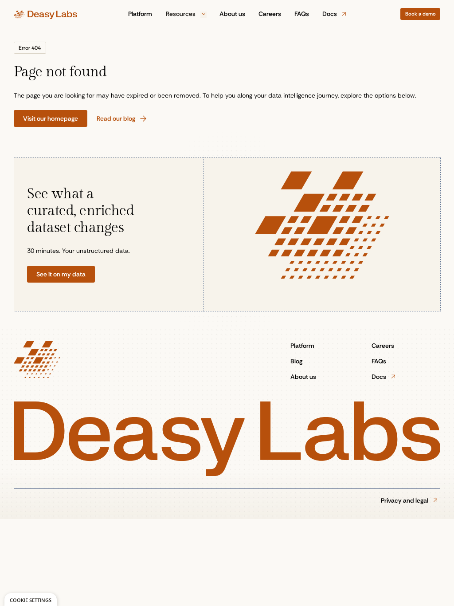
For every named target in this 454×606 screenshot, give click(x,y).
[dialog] (30, 599)
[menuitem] (140, 14)
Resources (181, 14)
